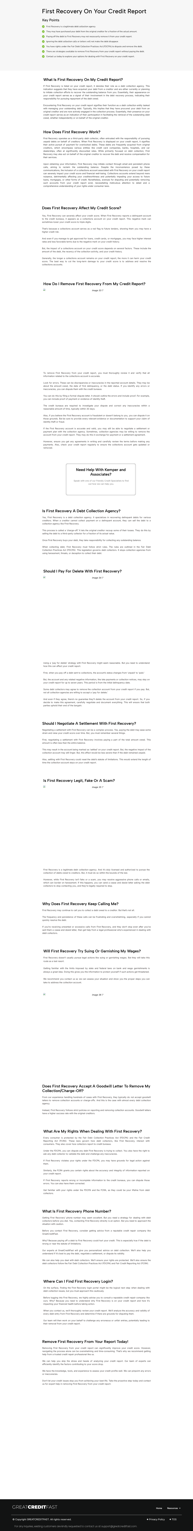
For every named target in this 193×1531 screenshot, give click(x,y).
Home (159, 1508)
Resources (172, 1508)
